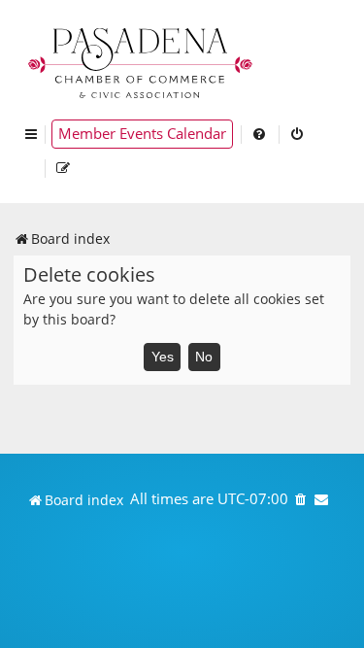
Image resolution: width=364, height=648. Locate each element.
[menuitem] (260, 134)
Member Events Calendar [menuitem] (142, 133)
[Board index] (141, 60)
